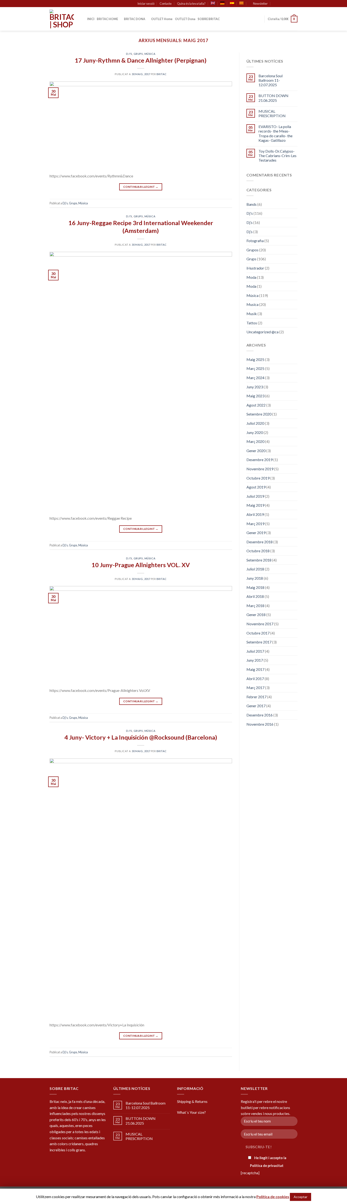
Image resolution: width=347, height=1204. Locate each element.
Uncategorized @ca (262, 332)
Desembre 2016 (259, 715)
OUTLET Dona (185, 19)
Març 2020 (255, 441)
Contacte (166, 3)
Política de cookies (272, 1196)
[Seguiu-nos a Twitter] (290, 3)
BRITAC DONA (134, 19)
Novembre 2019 (259, 469)
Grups (138, 53)
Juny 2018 (254, 578)
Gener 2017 (256, 705)
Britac (162, 74)
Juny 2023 (254, 387)
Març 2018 (255, 605)
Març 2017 (255, 687)
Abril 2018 (255, 596)
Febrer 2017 (256, 696)
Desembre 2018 (259, 542)
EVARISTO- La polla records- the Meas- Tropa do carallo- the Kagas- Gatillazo (275, 133)
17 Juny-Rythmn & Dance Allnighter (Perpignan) (141, 60)
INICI (90, 19)
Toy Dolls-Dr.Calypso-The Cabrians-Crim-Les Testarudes (277, 155)
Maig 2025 (255, 359)
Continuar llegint (140, 187)
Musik (251, 313)
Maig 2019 (255, 505)
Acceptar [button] (300, 1197)
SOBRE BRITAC (209, 19)
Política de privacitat (267, 1166)
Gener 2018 (256, 614)
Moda (251, 277)
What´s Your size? (191, 1112)
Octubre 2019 (258, 478)
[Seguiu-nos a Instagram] (286, 3)
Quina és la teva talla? (191, 3)
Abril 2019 (255, 514)
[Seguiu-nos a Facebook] (281, 3)
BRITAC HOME (107, 19)
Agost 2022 (256, 405)
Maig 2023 (255, 396)
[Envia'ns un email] (295, 3)
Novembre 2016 (259, 724)
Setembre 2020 (258, 414)
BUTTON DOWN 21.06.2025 (273, 97)
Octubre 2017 (258, 633)
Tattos (251, 323)
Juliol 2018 (255, 569)
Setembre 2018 (258, 560)
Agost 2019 (256, 487)
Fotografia (255, 240)
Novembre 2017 (259, 623)
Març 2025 (255, 368)
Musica (252, 304)
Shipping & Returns (192, 1101)
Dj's (129, 53)
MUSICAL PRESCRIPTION (272, 113)
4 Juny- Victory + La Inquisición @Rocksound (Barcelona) (140, 737)
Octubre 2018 (258, 550)
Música (149, 53)
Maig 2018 (255, 587)
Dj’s (249, 222)
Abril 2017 (255, 678)
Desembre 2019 (259, 459)
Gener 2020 (256, 450)
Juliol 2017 (255, 651)
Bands (251, 204)
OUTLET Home (162, 19)
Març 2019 (255, 523)
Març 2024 (255, 377)
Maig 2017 (255, 669)
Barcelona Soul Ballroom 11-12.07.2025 (270, 80)
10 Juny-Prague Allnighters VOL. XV (141, 564)
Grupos (252, 250)
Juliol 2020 (255, 423)
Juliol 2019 (255, 496)
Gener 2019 (256, 532)
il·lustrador (255, 268)
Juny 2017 (254, 660)
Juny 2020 (254, 432)
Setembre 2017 (258, 642)
